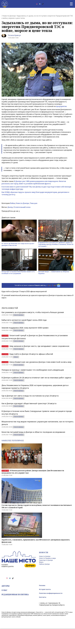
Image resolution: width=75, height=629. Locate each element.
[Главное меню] (71, 4)
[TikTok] (42, 4)
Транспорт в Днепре (46, 560)
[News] (40, 4)
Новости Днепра (9, 16)
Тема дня (33, 203)
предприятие (61, 106)
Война (12, 203)
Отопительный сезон (21, 207)
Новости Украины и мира (47, 558)
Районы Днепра (44, 564)
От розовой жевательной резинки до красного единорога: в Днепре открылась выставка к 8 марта (37, 296)
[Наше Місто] (5, 4)
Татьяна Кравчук (14, 35)
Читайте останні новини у (35, 285)
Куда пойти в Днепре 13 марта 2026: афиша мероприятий (24, 291)
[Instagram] (37, 4)
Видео (41, 562)
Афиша (16, 357)
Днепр (10, 207)
